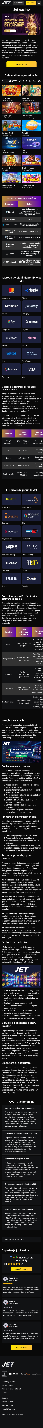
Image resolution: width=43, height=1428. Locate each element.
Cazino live (14, 81)
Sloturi (35, 81)
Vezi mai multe (21, 1347)
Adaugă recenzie (21, 1269)
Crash (25, 81)
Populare (5, 81)
